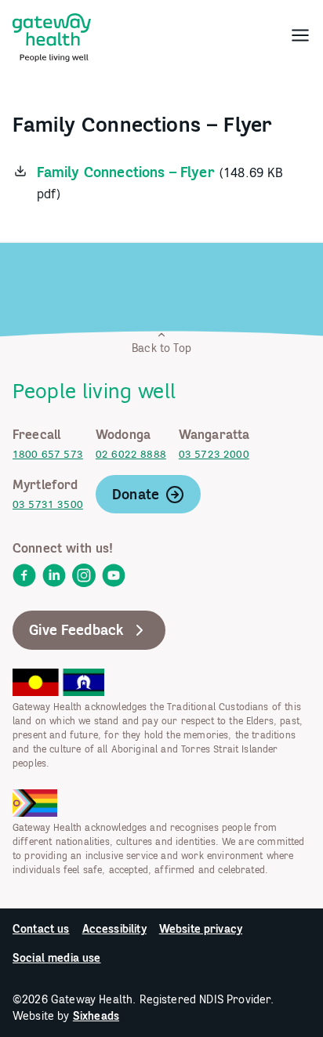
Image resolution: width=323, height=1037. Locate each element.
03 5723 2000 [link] (214, 454)
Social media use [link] (57, 958)
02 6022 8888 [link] (131, 454)
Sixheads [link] (96, 1016)
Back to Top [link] (161, 348)
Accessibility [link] (114, 929)
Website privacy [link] (200, 929)
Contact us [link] (41, 929)
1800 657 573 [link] (48, 454)
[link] (52, 34)
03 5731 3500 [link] (48, 504)
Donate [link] (135, 494)
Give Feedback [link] (76, 630)
